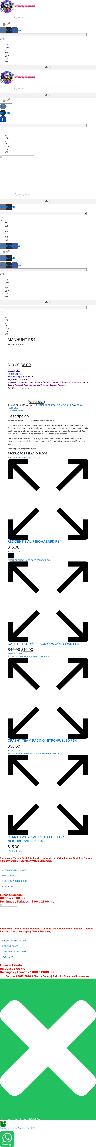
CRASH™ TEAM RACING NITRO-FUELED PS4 (42, 740)
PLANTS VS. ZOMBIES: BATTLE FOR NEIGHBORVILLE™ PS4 (36, 839)
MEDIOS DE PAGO (10, 875)
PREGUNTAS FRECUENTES (14, 870)
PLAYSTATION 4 (64, 405)
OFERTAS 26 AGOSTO (45, 405)
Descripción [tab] (17, 410)
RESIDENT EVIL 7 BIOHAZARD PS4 (35, 541)
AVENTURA (13, 408)
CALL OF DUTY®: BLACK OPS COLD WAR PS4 (43, 644)
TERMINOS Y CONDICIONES (15, 881)
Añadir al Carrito (36, 402)
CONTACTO (7, 886)
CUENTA (11, 388)
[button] (48, 67)
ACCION (80, 405)
